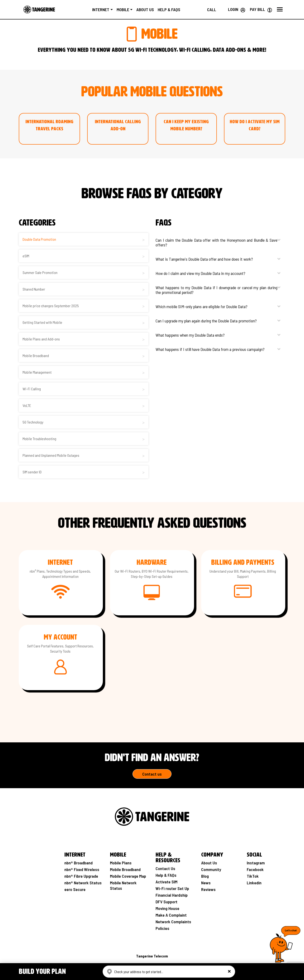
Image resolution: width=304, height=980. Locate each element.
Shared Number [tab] (34, 289)
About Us (209, 862)
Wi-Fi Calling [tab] (32, 388)
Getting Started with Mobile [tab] (42, 322)
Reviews (208, 889)
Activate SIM (166, 881)
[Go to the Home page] (39, 9)
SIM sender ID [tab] (32, 472)
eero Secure (75, 889)
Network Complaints (173, 921)
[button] (280, 9)
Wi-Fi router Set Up (172, 888)
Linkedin (254, 882)
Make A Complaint (171, 915)
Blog (205, 876)
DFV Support (166, 901)
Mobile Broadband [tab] (36, 355)
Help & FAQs (169, 9)
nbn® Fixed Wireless (81, 869)
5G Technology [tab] (33, 422)
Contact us (152, 774)
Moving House (167, 908)
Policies (162, 928)
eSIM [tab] (26, 256)
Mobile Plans (121, 862)
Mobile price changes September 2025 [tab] (51, 305)
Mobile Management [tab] (37, 372)
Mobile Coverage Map (128, 876)
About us (145, 9)
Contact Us (165, 868)
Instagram (256, 862)
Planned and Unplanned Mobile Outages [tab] (51, 455)
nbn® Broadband (78, 862)
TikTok (253, 876)
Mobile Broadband (125, 869)
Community (211, 869)
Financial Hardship (172, 895)
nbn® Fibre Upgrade (81, 876)
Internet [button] (100, 9)
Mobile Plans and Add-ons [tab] (41, 339)
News (206, 882)
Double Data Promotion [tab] (39, 239)
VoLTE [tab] (27, 405)
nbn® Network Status (83, 882)
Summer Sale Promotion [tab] (40, 272)
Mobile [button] (123, 9)
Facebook (255, 869)
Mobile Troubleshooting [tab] (39, 438)
